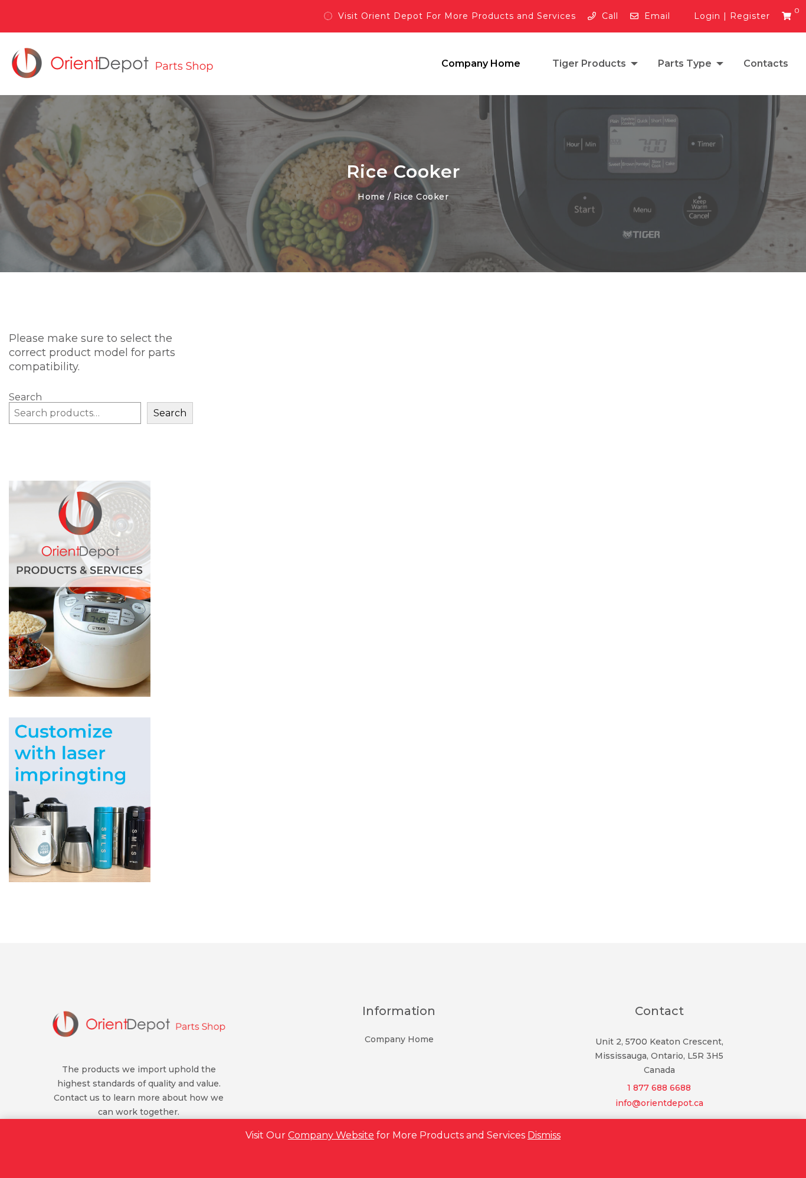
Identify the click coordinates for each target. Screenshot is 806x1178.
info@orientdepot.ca (659, 1103)
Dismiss (544, 1135)
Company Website (331, 1135)
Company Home (480, 63)
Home (371, 196)
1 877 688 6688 (659, 1087)
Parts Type (685, 63)
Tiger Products (589, 63)
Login (707, 16)
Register (750, 16)
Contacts (765, 63)
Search (169, 413)
